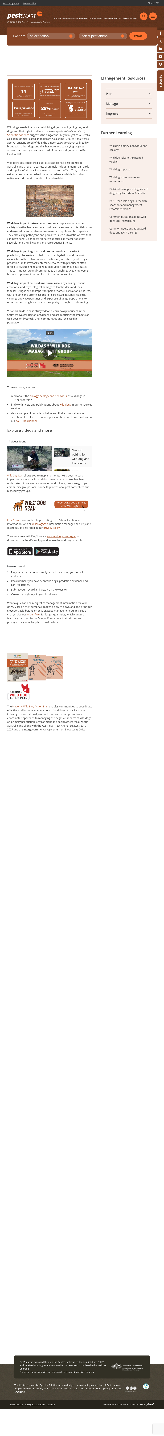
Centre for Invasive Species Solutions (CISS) (81, 1361)
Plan (109, 94)
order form (34, 614)
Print (154, 60)
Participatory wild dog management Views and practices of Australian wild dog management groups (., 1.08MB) (49, 852)
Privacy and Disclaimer (35, 1404)
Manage (112, 103)
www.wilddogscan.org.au (61, 536)
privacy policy (51, 528)
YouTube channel (26, 421)
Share (141, 60)
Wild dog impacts (119, 169)
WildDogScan (15, 475)
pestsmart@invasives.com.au (78, 1372)
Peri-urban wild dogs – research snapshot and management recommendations (128, 205)
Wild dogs (91, 908)
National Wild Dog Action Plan (30, 706)
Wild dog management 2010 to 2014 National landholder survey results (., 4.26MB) (48, 819)
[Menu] (153, 16)
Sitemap (51, 1404)
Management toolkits (70, 18)
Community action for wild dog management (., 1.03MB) (51, 808)
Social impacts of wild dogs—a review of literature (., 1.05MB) (51, 773)
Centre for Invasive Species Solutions (35, 22)
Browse (138, 36)
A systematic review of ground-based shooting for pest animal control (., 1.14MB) (51, 865)
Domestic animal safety (87, 18)
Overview (57, 18)
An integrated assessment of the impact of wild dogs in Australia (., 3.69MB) (49, 783)
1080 (94, 1125)
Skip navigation (11, 3)
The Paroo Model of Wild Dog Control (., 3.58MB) (52, 842)
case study (97, 930)
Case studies (108, 18)
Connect (126, 18)
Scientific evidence (18, 135)
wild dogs (65, 404)
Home (27, 60)
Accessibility (29, 3)
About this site (16, 1404)
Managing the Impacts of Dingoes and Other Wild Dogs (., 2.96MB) (50, 762)
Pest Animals (41, 60)
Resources (117, 18)
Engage (99, 18)
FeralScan (133, 18)
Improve (112, 113)
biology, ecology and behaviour (48, 396)
